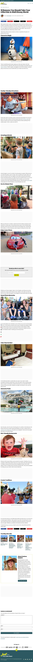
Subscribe (2, 0)
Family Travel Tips (6, 7)
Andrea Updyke (9, 15)
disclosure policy (15, 19)
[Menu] (32, 3)
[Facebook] (28, 659)
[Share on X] (1, 330)
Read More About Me (22, 580)
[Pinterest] (31, 659)
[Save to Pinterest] (1, 327)
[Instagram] (24, 659)
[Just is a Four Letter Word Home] (3, 3)
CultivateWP (5, 659)
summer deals (29, 180)
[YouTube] (26, 659)
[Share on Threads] (1, 332)
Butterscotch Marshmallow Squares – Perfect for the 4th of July (20, 545)
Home (1, 7)
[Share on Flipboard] (1, 337)
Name (2, 625)
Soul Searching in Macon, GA (4, 544)
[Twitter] (29, 659)
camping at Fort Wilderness (6, 429)
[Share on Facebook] (1, 325)
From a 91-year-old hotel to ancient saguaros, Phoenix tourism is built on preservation (28, 546)
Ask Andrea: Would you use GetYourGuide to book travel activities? (12, 545)
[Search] (30, 3)
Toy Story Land (25, 119)
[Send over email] (1, 334)
